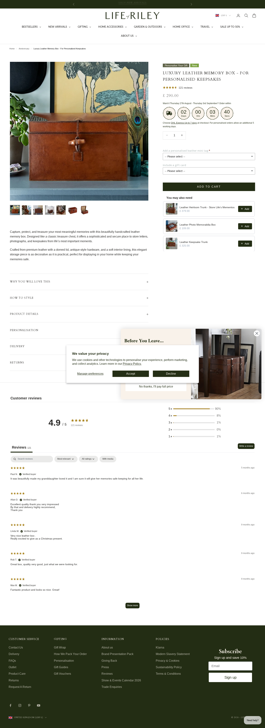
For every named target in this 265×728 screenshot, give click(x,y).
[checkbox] (108, 459)
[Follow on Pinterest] (29, 705)
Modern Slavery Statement (173, 654)
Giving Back (109, 660)
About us (107, 647)
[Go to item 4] (50, 210)
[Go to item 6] (73, 210)
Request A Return (20, 686)
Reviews (107, 673)
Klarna (160, 647)
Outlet (12, 667)
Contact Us (16, 647)
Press (105, 667)
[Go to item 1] (15, 210)
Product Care (17, 673)
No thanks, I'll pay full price (156, 386)
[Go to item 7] (84, 210)
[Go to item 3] (38, 210)
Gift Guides (61, 667)
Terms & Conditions (168, 673)
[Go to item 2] (26, 210)
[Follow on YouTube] (38, 705)
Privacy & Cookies (167, 660)
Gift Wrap (60, 647)
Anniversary (24, 49)
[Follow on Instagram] (20, 705)
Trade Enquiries (111, 686)
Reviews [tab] (21, 447)
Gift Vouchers (62, 673)
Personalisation (64, 660)
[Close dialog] (257, 333)
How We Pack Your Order (70, 654)
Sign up (230, 677)
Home (12, 49)
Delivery (14, 654)
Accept (130, 373)
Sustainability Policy (169, 667)
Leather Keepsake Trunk (194, 241)
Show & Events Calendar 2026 (121, 680)
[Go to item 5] (61, 210)
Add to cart (209, 186)
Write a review (246, 446)
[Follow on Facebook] (10, 705)
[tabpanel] (132, 534)
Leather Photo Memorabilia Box (198, 224)
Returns (14, 680)
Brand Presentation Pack (117, 654)
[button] (195, 408)
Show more (132, 605)
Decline (171, 373)
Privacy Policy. (132, 363)
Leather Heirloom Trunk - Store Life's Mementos (207, 207)
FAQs (12, 660)
